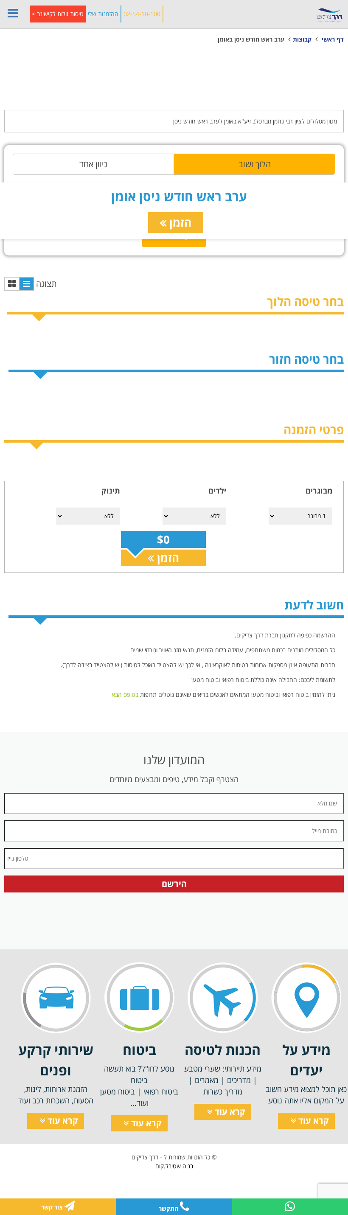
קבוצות (302, 39)
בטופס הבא (125, 694)
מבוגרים (319, 490)
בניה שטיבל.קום (174, 1166)
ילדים (217, 490)
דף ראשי (333, 39)
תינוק (110, 490)
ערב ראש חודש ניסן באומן (251, 39)
